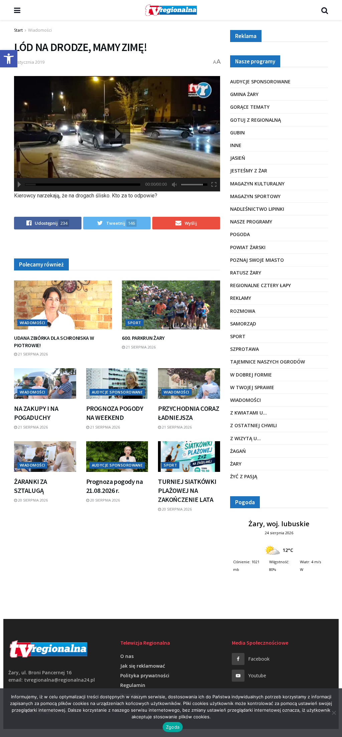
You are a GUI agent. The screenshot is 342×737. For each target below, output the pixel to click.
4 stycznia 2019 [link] (29, 62)
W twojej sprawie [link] (252, 387)
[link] (8, 58)
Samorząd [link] (243, 323)
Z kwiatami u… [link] (248, 413)
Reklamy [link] (240, 298)
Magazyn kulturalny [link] (257, 183)
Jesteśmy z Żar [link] (248, 170)
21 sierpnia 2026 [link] (32, 353)
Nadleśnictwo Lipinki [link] (257, 209)
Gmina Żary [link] (244, 94)
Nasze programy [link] (251, 221)
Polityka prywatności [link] (144, 675)
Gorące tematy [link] (250, 107)
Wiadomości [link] (40, 30)
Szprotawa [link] (244, 349)
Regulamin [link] (132, 685)
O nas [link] (127, 656)
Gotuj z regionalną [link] (255, 120)
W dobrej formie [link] (251, 375)
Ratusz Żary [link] (245, 272)
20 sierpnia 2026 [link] (32, 500)
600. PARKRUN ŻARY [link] (143, 337)
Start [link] (18, 30)
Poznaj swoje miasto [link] (257, 260)
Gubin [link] (237, 132)
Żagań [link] (238, 451)
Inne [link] (235, 145)
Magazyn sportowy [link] (255, 196)
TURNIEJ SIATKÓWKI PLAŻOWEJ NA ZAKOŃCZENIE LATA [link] (187, 490)
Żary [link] (235, 464)
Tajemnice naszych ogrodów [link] (267, 361)
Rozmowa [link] (242, 311)
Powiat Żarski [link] (248, 247)
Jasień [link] (237, 158)
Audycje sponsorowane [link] (117, 392)
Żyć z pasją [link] (243, 476)
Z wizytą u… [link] (245, 438)
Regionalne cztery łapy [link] (260, 285)
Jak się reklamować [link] (142, 666)
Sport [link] (134, 322)
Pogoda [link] (240, 234)
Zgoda (172, 727)
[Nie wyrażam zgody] (333, 712)
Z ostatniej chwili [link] (253, 425)
